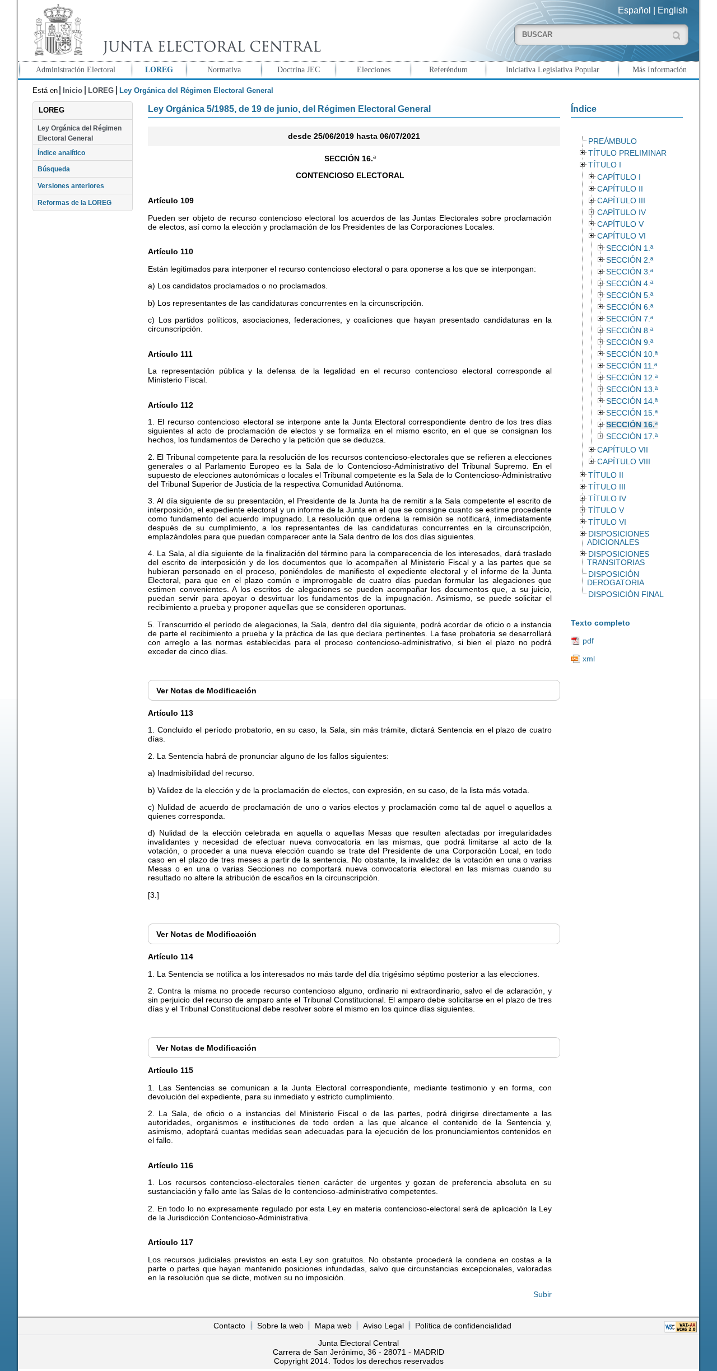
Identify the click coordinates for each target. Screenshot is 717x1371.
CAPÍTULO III (621, 201)
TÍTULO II (605, 475)
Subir (542, 1294)
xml (589, 658)
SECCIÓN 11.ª (631, 366)
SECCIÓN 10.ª (632, 354)
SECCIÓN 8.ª (629, 331)
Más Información (659, 69)
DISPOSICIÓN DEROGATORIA (615, 578)
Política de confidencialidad (463, 1325)
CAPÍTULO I (619, 177)
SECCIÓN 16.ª (632, 425)
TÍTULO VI (607, 522)
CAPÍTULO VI (621, 236)
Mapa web (333, 1325)
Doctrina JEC (298, 69)
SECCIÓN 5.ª (629, 295)
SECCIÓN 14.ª (632, 401)
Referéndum (448, 69)
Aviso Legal (383, 1325)
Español (634, 10)
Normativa (224, 69)
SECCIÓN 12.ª (632, 378)
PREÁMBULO (612, 141)
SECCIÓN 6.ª (629, 307)
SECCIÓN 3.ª (629, 272)
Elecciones (373, 69)
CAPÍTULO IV (621, 212)
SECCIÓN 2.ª (629, 260)
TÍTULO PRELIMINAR (627, 153)
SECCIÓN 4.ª (629, 283)
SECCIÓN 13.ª (632, 389)
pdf (588, 640)
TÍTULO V (606, 510)
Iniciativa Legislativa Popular (552, 69)
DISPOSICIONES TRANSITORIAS (618, 558)
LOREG (159, 69)
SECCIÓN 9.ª (629, 342)
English (673, 10)
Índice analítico (61, 153)
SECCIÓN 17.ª (632, 436)
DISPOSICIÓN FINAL (626, 594)
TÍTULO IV (607, 499)
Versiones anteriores (71, 186)
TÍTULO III (607, 487)
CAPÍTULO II (620, 189)
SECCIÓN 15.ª (632, 413)
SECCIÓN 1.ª (629, 248)
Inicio (72, 90)
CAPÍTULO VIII (623, 462)
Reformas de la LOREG (74, 203)
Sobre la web (280, 1325)
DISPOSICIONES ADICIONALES (618, 538)
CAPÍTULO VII (622, 450)
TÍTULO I (604, 165)
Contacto (229, 1325)
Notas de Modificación (206, 690)
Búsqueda (54, 169)
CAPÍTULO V (620, 224)
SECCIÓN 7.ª (629, 319)
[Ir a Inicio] (175, 30)
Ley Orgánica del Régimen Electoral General (80, 133)
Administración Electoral (75, 69)
